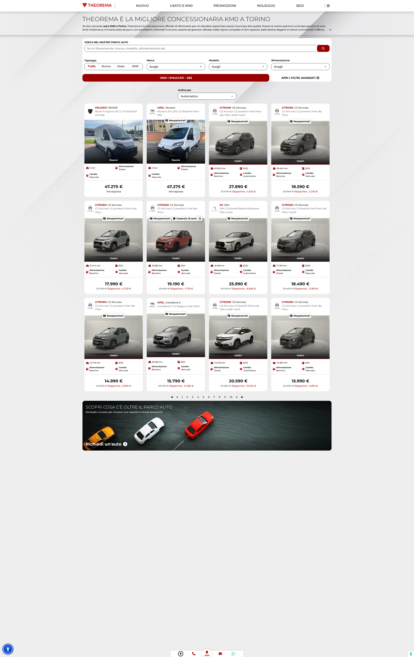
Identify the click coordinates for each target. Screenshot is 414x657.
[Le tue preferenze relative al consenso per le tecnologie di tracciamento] (411, 654)
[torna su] (180, 654)
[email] (220, 654)
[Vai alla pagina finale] (242, 397)
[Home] (98, 5)
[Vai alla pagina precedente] (177, 397)
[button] (8, 649)
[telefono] (194, 654)
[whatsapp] (233, 654)
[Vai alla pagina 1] (172, 397)
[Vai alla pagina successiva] (236, 397)
